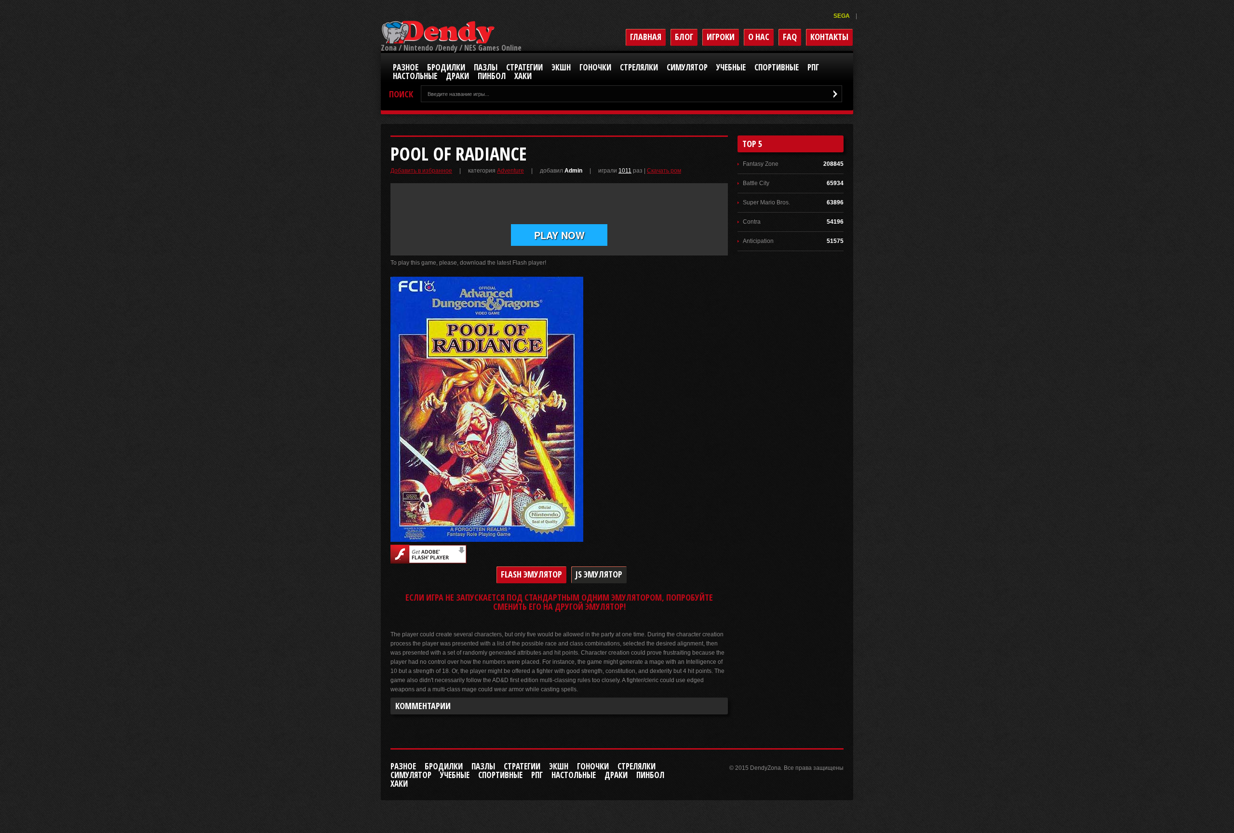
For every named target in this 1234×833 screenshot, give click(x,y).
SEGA (842, 16)
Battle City (756, 183)
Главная (645, 36)
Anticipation (758, 241)
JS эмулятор (599, 574)
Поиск (401, 94)
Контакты (829, 36)
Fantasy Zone (760, 164)
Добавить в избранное (421, 170)
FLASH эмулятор (531, 574)
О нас (758, 36)
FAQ (790, 36)
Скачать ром (664, 170)
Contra (752, 221)
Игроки (721, 36)
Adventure (510, 170)
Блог (684, 36)
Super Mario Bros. (766, 202)
